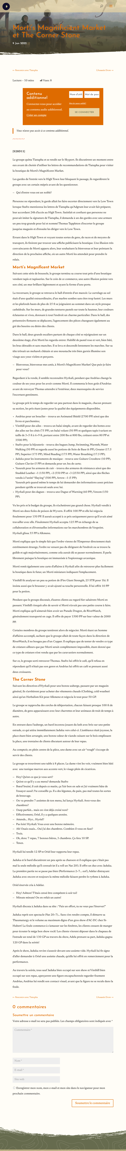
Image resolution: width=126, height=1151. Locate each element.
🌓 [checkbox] (6, 7)
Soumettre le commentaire (92, 1103)
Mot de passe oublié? (77, 103)
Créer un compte (36, 115)
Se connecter (84, 112)
